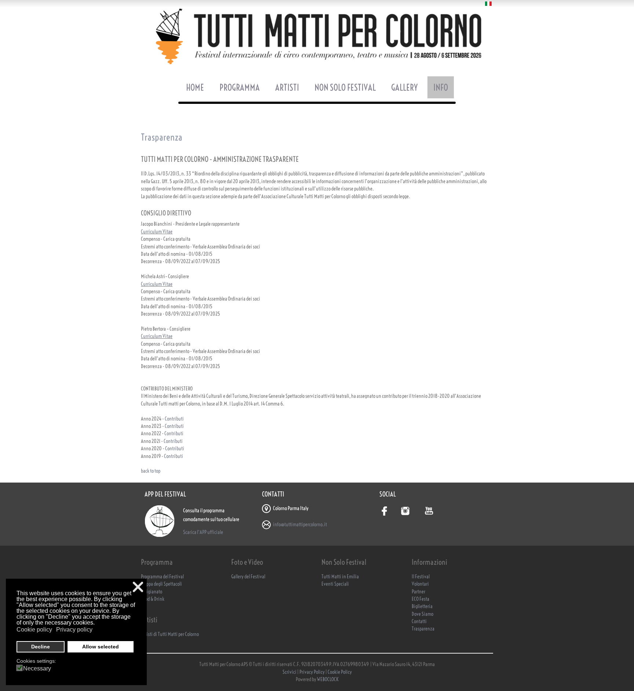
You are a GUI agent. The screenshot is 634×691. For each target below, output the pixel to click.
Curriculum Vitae (156, 232)
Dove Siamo (422, 614)
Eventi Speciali (335, 584)
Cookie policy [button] (34, 629)
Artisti (287, 87)
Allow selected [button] (100, 647)
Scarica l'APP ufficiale (203, 532)
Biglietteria (422, 606)
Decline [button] (40, 647)
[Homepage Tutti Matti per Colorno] (317, 36)
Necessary (37, 669)
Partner (418, 592)
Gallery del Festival (248, 577)
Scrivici (290, 672)
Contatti (419, 621)
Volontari (420, 584)
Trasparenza (423, 629)
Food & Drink (152, 599)
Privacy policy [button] (74, 629)
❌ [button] (138, 586)
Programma (239, 87)
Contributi (174, 419)
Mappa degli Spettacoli (161, 584)
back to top (150, 471)
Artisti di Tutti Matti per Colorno (170, 634)
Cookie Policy (340, 672)
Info (440, 87)
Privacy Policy (312, 672)
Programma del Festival (162, 577)
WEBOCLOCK (328, 679)
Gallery (404, 87)
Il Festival (421, 577)
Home (195, 87)
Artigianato (151, 592)
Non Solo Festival (345, 87)
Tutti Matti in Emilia (340, 577)
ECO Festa (420, 599)
